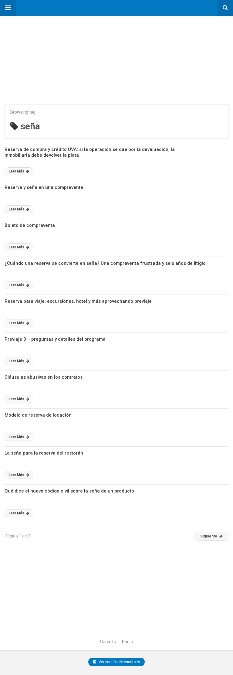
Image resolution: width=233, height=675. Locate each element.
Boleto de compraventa (30, 225)
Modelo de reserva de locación (38, 415)
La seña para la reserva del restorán (44, 453)
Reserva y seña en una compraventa (44, 187)
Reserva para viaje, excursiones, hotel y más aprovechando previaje (78, 301)
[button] (8, 8)
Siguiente (208, 536)
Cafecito (108, 641)
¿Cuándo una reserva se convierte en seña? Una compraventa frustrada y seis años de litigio (105, 263)
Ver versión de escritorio (119, 662)
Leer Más (17, 171)
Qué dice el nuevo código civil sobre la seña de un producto (69, 491)
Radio (127, 641)
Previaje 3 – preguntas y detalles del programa (55, 339)
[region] (45, 54)
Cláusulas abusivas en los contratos (44, 377)
